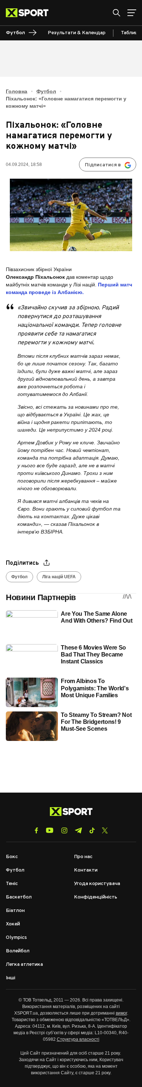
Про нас (83, 857)
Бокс (12, 857)
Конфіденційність (95, 897)
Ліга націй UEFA (59, 576)
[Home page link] (30, 12)
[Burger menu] (131, 12)
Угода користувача (97, 884)
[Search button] (116, 12)
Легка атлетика (24, 964)
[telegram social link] (78, 830)
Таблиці (130, 33)
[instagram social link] (64, 830)
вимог (121, 1013)
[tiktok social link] (92, 830)
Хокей (13, 924)
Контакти (86, 870)
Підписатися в (103, 165)
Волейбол (17, 951)
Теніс (12, 884)
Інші (10, 978)
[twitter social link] (105, 830)
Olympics (16, 938)
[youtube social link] (50, 830)
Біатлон (15, 911)
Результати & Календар (77, 33)
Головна (16, 91)
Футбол (46, 91)
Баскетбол (19, 897)
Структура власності (78, 1039)
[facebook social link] (36, 830)
